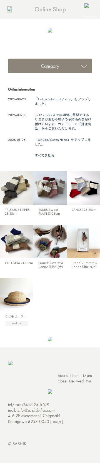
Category (50, 66)
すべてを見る (44, 155)
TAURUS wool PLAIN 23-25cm (50, 211)
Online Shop (50, 9)
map (57, 421)
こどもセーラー (15, 316)
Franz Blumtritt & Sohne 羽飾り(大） (51, 265)
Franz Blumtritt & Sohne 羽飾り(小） (85, 265)
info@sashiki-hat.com (35, 410)
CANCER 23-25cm (84, 209)
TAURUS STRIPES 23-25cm (17, 211)
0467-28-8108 (35, 404)
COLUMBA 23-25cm (19, 263)
